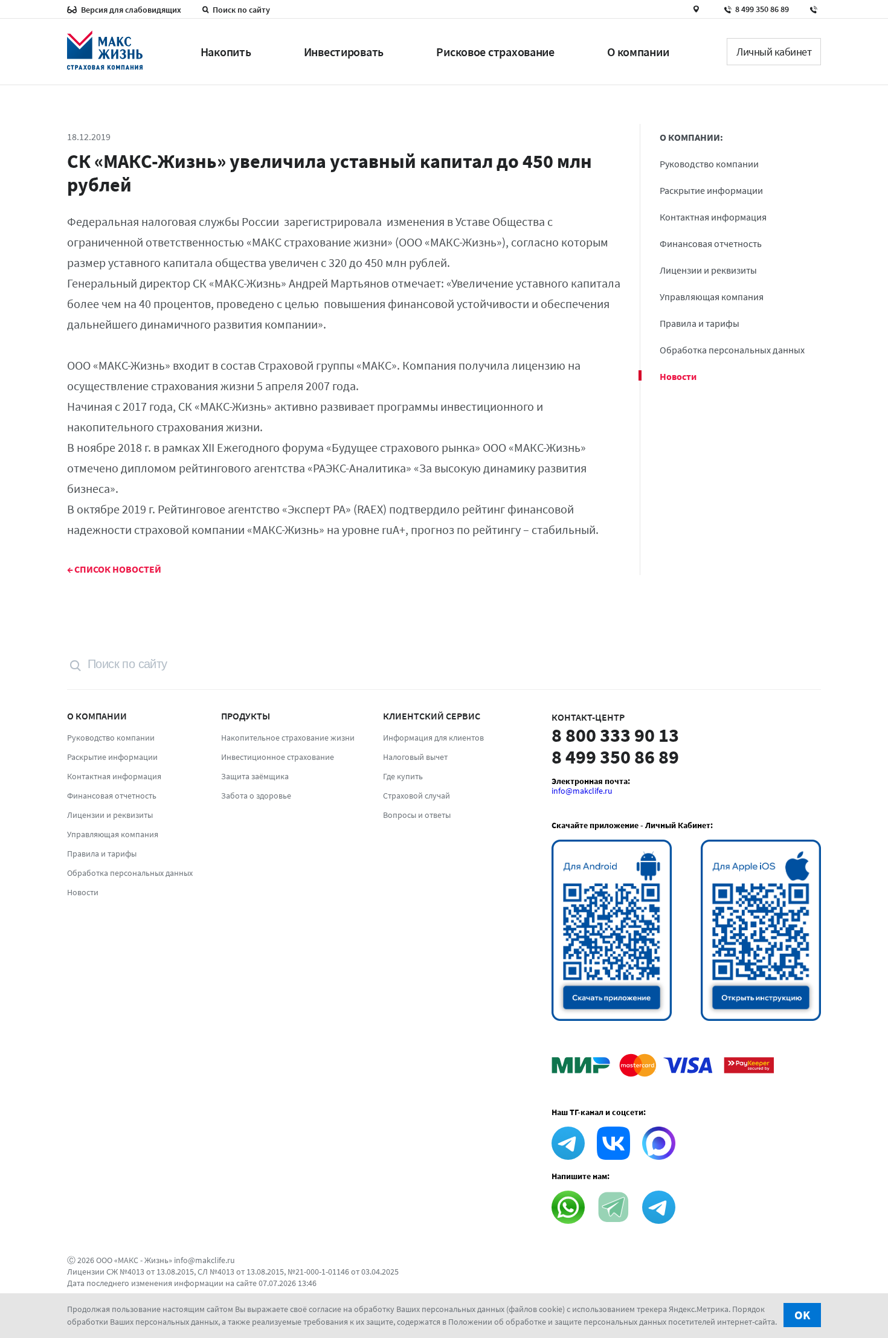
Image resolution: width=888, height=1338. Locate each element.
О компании (638, 51)
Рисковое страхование (495, 51)
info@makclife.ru (582, 790)
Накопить (226, 51)
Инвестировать (344, 51)
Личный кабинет (773, 52)
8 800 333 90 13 (615, 735)
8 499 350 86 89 (762, 9)
